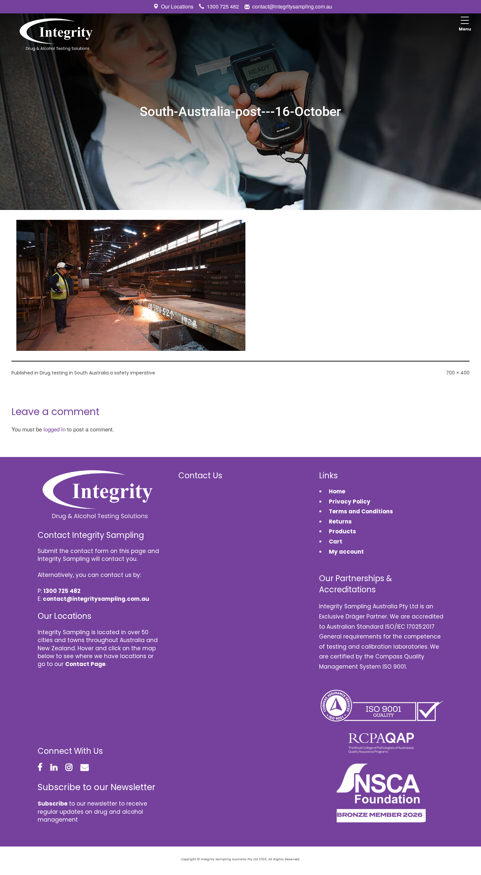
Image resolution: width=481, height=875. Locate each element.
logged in (54, 429)
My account (346, 552)
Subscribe (52, 804)
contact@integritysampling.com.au (292, 6)
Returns (340, 521)
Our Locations (177, 6)
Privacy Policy (349, 501)
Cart (335, 541)
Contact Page (85, 664)
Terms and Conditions (361, 511)
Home (337, 491)
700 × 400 (458, 373)
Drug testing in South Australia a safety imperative (97, 373)
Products (342, 531)
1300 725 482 (223, 6)
